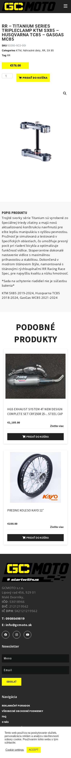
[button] (65, 93)
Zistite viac (57, 426)
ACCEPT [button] (33, 749)
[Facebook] (5, 635)
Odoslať (12, 681)
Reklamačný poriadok (16, 705)
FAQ (4, 716)
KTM (18, 50)
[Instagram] (16, 635)
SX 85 (50, 50)
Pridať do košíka (35, 77)
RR (43, 50)
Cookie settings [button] (14, 749)
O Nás (5, 722)
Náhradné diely (32, 50)
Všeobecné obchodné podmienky (22, 711)
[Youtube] (27, 635)
